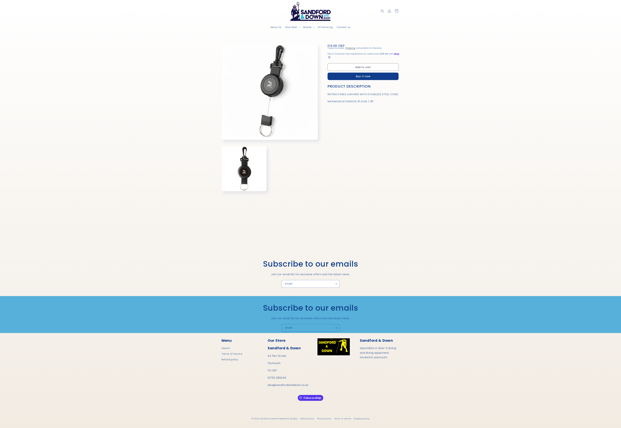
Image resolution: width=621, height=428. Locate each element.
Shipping (350, 48)
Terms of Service (232, 353)
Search (226, 348)
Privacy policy (324, 418)
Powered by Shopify (288, 418)
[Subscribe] (335, 284)
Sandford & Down (269, 418)
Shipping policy (362, 418)
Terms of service (342, 418)
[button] (292, 27)
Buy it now (363, 76)
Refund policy (230, 359)
